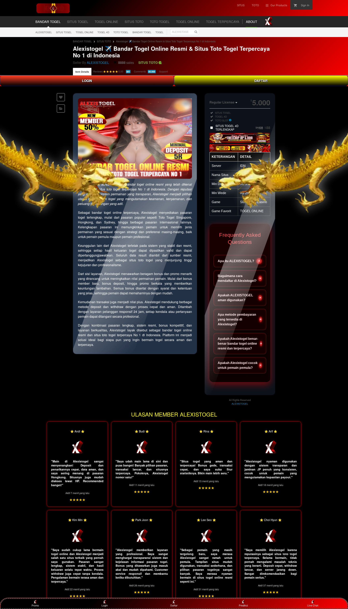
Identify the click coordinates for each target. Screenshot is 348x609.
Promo (35, 605)
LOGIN (87, 80)
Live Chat (312, 605)
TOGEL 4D (103, 32)
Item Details (82, 71)
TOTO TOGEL (120, 32)
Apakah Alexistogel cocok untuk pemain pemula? (239, 365)
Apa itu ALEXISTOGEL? (239, 261)
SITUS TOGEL (64, 32)
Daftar (173, 605)
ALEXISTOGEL (43, 32)
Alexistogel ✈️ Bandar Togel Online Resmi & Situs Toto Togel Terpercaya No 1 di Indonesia (165, 41)
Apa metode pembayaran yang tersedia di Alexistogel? (239, 319)
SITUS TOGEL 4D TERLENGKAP (242, 127)
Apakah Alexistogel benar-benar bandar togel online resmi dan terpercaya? (240, 343)
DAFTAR (261, 80)
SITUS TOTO (104, 41)
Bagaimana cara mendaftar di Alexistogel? (239, 278)
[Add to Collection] (61, 108)
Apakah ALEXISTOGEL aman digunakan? (239, 298)
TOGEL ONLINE (84, 32)
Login (105, 605)
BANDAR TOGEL (142, 32)
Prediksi (243, 605)
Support (163, 71)
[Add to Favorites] (61, 97)
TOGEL (159, 32)
